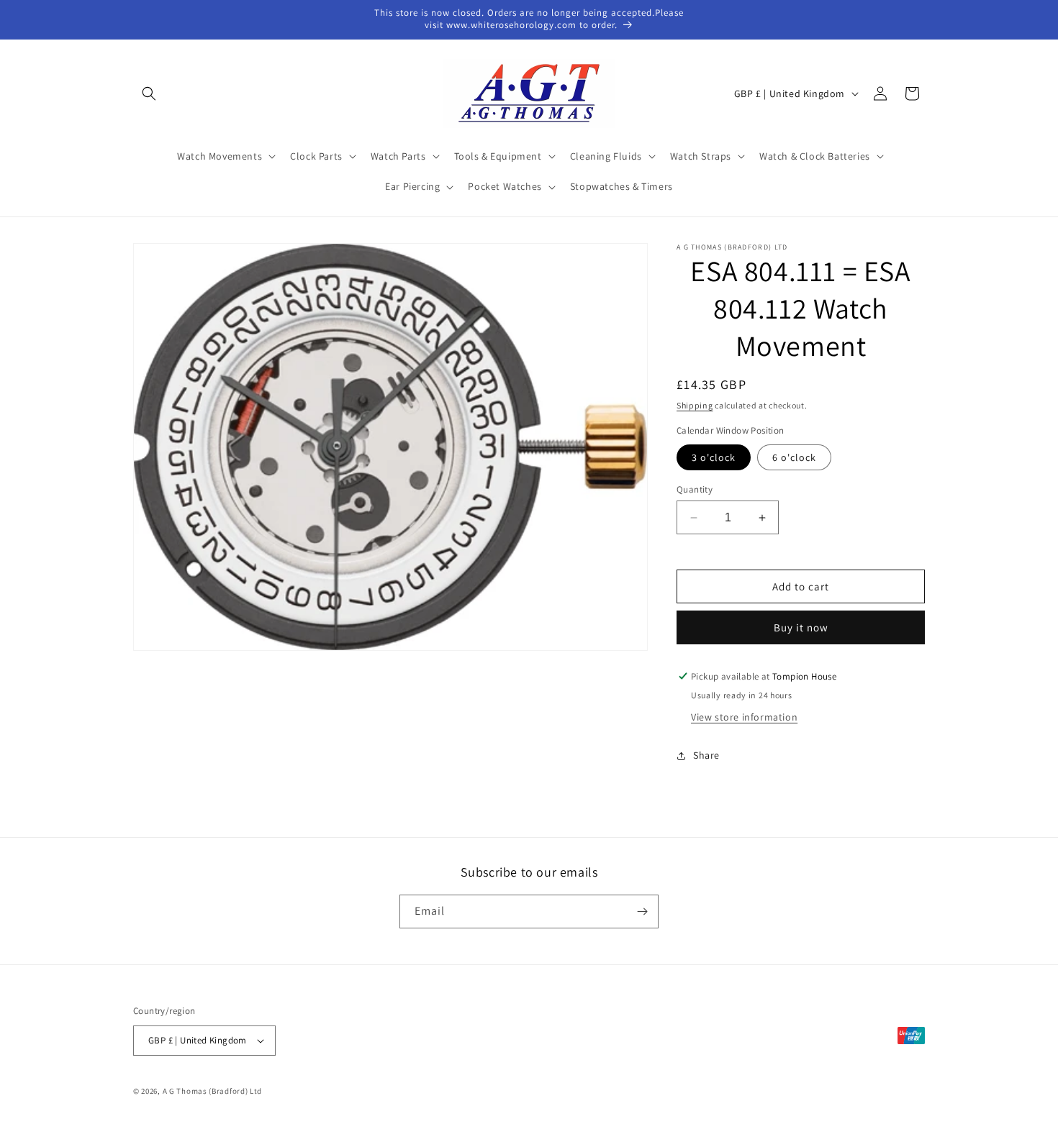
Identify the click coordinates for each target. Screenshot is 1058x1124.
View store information (744, 717)
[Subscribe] (642, 911)
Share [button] (706, 755)
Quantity (695, 489)
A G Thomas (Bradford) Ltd (213, 1091)
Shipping (695, 405)
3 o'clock (714, 457)
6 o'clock (794, 457)
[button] (149, 93)
